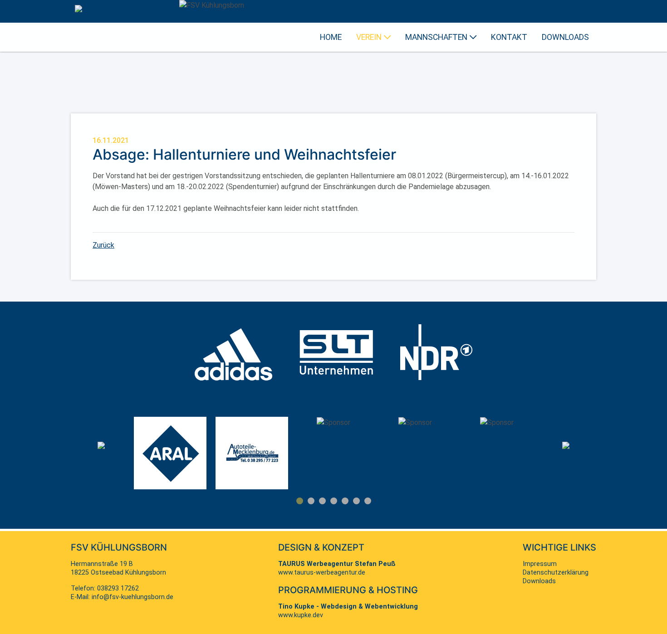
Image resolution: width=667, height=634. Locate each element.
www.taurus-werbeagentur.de (321, 572)
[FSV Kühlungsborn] (107, 10)
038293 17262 (118, 588)
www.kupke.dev (300, 615)
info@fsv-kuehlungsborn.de (132, 597)
